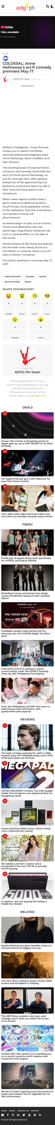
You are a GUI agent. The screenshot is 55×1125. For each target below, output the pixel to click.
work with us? (37, 395)
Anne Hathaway (13, 276)
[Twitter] (24, 1115)
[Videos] (5, 58)
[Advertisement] (27, 114)
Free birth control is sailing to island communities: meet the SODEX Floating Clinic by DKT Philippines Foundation (24, 671)
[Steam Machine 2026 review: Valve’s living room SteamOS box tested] (27, 813)
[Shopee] (35, 1115)
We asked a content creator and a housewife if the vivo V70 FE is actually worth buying (24, 866)
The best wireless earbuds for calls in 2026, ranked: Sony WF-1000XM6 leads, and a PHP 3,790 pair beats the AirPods (27, 756)
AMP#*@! (15, 338)
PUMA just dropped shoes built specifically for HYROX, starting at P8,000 (26, 559)
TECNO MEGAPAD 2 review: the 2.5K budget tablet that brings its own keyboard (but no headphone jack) (27, 793)
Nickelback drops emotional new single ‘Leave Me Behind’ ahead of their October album (25, 596)
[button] (2, 6)
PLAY (6, 53)
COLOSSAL (30, 276)
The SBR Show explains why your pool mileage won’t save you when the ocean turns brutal (25, 1019)
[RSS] (40, 1115)
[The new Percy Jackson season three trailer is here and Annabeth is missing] (27, 965)
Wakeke (8, 314)
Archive (35, 1111)
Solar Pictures (12, 282)
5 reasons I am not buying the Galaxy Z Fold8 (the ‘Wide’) (24, 902)
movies (42, 276)
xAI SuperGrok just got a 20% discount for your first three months (25, 480)
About (12, 1111)
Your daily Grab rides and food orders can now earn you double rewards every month (26, 515)
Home (4, 1111)
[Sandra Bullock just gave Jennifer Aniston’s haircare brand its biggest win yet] (27, 930)
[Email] (2, 1115)
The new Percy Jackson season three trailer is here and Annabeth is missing (26, 982)
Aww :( (34, 314)
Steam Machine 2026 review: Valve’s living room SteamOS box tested (25, 829)
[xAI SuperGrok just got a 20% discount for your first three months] (27, 463)
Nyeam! (40, 338)
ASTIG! (47, 314)
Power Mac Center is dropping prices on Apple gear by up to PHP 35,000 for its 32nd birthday (27, 444)
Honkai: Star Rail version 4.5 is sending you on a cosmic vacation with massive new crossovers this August (26, 1056)
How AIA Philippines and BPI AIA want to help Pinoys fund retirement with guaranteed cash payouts (25, 709)
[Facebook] (8, 1115)
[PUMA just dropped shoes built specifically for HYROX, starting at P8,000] (27, 542)
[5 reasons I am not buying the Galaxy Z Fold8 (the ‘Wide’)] (27, 886)
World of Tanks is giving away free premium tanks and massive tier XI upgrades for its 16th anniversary (27, 1094)
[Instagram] (13, 1115)
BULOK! (22, 314)
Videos (27, 282)
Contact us (23, 1111)
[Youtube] (29, 1115)
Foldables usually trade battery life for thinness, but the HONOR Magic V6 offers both (25, 633)
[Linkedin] (18, 1115)
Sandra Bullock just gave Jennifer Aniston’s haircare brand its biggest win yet (26, 946)
